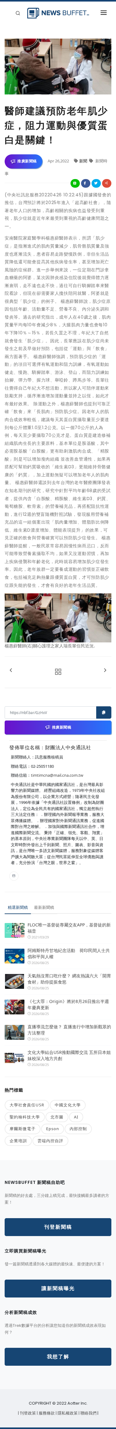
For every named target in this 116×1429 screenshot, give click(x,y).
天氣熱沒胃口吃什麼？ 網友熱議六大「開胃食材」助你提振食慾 (69, 979)
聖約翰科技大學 (25, 1117)
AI (76, 1117)
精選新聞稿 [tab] (18, 907)
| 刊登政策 (27, 1413)
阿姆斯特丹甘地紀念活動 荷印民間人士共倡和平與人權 (69, 953)
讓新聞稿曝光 (58, 1288)
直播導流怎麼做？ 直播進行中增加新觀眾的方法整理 (69, 1030)
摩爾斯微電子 (23, 1128)
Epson (52, 1128)
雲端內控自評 (50, 1140)
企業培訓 (18, 1140)
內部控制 (78, 1128)
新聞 (83, 161)
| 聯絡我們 (88, 1413)
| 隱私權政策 (67, 1413)
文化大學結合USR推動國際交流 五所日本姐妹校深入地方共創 (69, 1055)
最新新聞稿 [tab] (44, 907)
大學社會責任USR (27, 1105)
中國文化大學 (68, 1105)
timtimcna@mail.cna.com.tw (57, 775)
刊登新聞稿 (58, 1227)
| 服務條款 (46, 1413)
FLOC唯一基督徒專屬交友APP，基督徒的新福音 (69, 928)
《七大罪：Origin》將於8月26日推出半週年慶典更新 (68, 1004)
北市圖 (56, 1117)
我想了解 (58, 1356)
